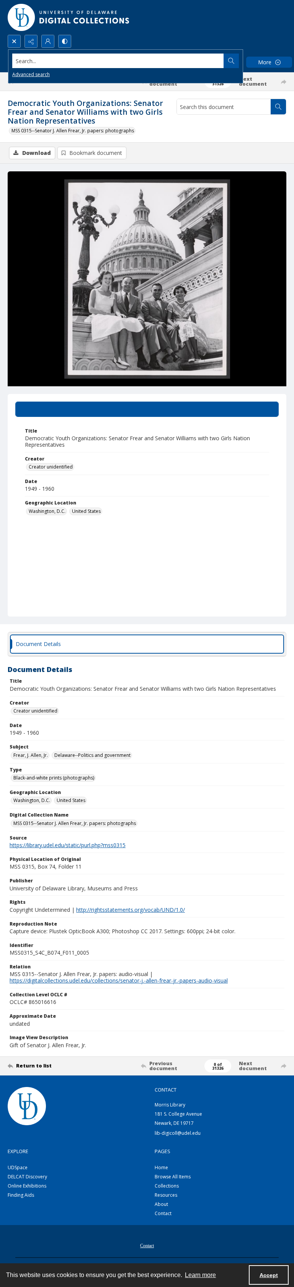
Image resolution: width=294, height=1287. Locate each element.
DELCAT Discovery (27, 1176)
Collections (167, 1186)
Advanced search (31, 74)
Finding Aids (21, 1195)
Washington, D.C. (47, 511)
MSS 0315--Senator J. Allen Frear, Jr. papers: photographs (72, 130)
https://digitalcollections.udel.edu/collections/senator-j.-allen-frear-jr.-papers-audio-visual (119, 980)
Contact (163, 1213)
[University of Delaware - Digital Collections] (69, 17)
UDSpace (18, 1167)
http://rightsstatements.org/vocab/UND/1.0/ (130, 909)
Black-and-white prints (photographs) (53, 777)
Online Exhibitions (27, 1186)
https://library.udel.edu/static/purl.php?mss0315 (68, 845)
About (161, 1204)
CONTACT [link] (165, 1089)
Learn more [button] (200, 1275)
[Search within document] (278, 106)
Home (161, 1167)
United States (86, 511)
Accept (269, 1275)
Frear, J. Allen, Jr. (30, 755)
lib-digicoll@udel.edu (178, 1133)
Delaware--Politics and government (92, 755)
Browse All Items (173, 1176)
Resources (166, 1195)
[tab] (147, 409)
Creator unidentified (51, 467)
